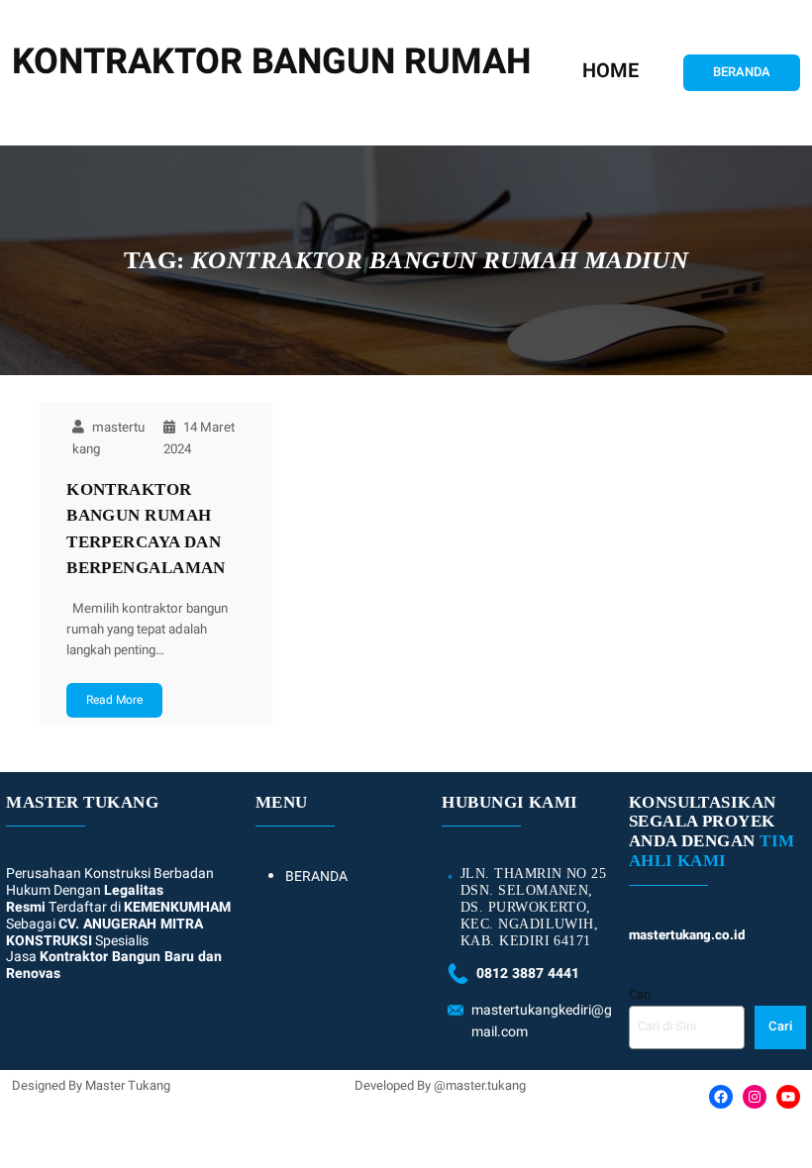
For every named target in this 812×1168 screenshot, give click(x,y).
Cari (640, 994)
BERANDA (741, 71)
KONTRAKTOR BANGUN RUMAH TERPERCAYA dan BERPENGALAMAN (146, 528)
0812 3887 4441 (527, 973)
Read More (114, 700)
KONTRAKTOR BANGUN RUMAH (271, 62)
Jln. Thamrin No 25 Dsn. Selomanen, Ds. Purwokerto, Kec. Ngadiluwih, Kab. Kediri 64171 (533, 906)
